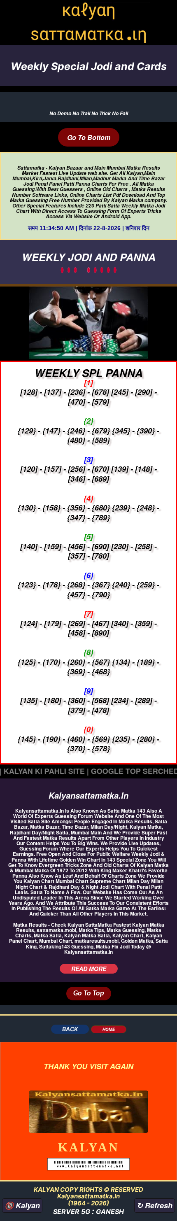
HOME (108, 1029)
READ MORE (88, 969)
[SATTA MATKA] (88, 1110)
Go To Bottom (88, 137)
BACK (70, 1028)
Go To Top (88, 993)
